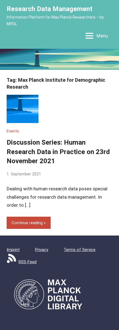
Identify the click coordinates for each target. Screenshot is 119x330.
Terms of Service (79, 249)
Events (13, 131)
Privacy (41, 249)
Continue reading (27, 222)
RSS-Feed (28, 261)
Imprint (13, 249)
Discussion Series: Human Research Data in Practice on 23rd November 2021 (58, 152)
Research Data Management (49, 9)
